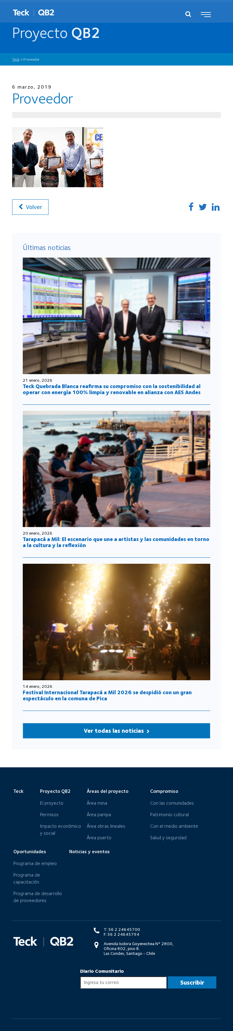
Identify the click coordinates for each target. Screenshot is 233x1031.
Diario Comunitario (102, 971)
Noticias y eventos (89, 851)
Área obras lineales (106, 826)
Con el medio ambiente (174, 826)
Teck (18, 791)
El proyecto (51, 803)
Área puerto (99, 837)
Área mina (97, 803)
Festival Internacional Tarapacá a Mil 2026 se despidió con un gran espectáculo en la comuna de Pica (107, 695)
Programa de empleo (35, 863)
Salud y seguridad (168, 837)
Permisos (49, 814)
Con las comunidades (172, 803)
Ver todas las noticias (114, 730)
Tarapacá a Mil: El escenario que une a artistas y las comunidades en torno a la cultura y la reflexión (116, 542)
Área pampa (99, 814)
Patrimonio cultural (169, 814)
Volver (33, 207)
